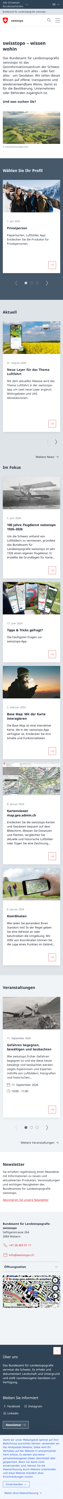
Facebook (13, 1406)
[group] (31, 226)
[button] (25, 283)
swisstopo (17, 20)
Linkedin (13, 1413)
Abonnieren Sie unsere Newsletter (26, 1200)
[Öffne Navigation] (57, 20)
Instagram (35, 1406)
